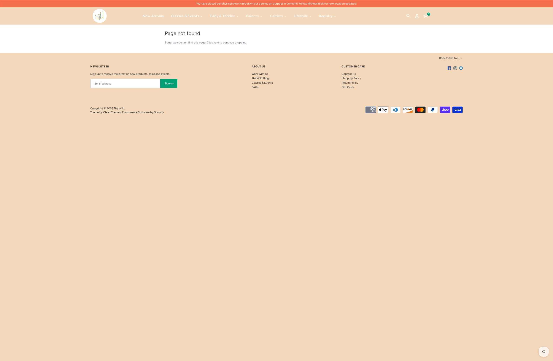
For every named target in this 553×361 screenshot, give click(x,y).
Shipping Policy (351, 78)
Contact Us (349, 73)
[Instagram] (455, 68)
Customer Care (353, 66)
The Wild (119, 108)
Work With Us (260, 73)
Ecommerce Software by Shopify (143, 112)
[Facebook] (449, 68)
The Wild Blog (260, 78)
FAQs (255, 87)
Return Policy (350, 82)
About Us (258, 66)
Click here (213, 42)
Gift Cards (348, 87)
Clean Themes (112, 112)
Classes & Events (262, 82)
